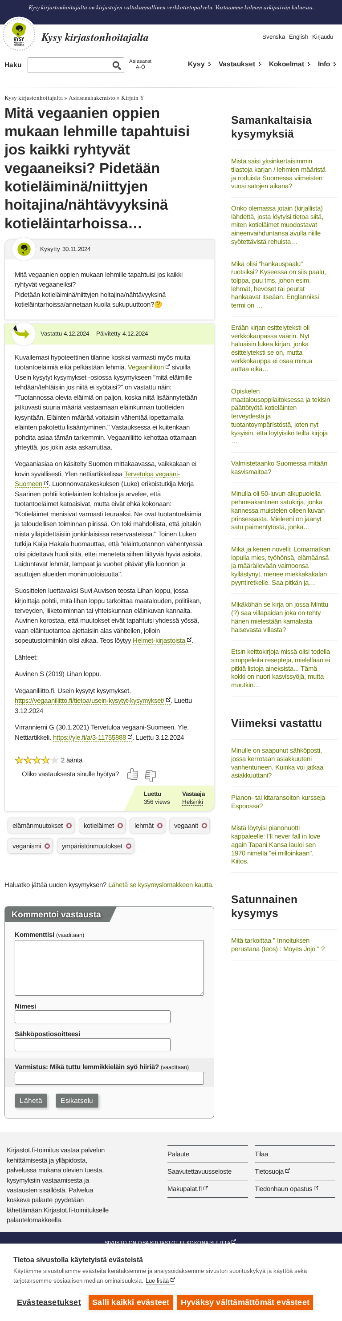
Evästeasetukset (49, 1302)
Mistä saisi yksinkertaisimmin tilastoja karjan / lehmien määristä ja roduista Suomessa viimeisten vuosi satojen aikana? (278, 173)
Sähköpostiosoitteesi (47, 1033)
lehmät (144, 825)
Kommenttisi (34, 934)
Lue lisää (157, 1280)
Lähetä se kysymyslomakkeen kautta (160, 884)
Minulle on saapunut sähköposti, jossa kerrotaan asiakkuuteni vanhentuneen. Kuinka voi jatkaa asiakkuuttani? (277, 762)
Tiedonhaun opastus (283, 1188)
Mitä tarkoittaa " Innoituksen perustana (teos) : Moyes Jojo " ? (278, 944)
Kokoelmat (286, 64)
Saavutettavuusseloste (199, 1171)
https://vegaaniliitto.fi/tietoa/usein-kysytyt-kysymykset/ (89, 700)
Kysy (196, 64)
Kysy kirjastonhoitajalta (33, 97)
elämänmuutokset (37, 825)
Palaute (178, 1154)
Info (324, 64)
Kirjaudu (322, 36)
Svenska (273, 36)
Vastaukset (237, 64)
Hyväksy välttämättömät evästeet (245, 1302)
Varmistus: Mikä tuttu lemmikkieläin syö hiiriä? (87, 1066)
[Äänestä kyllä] (133, 774)
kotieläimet (99, 825)
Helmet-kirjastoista (159, 640)
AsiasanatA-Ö (140, 63)
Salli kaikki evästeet (130, 1302)
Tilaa (261, 1154)
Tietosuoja (269, 1171)
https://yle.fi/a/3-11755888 (89, 737)
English (298, 36)
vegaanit (186, 825)
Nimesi (25, 1006)
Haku (12, 65)
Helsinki (192, 801)
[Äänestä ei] (150, 776)
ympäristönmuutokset (92, 846)
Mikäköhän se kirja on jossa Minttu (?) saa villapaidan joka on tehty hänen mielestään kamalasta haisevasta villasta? (279, 616)
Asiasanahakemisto (92, 97)
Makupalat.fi (184, 1188)
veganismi (26, 846)
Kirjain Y (132, 97)
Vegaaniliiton (146, 367)
